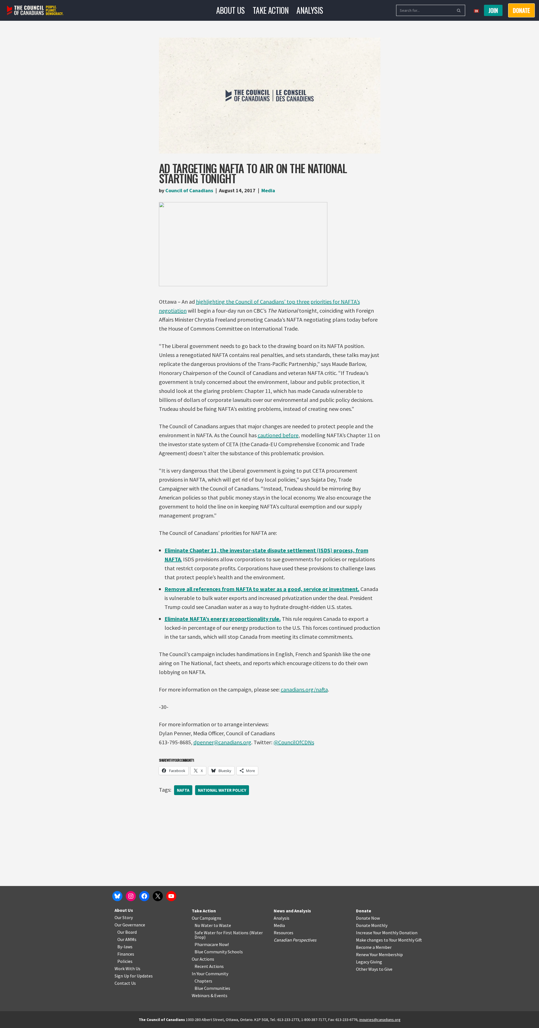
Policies (125, 961)
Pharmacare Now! (212, 944)
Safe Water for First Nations (221, 932)
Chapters (203, 981)
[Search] (459, 10)
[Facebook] (144, 896)
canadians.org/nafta (304, 689)
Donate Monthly (371, 925)
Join (493, 10)
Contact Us (125, 983)
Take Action (271, 10)
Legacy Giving (369, 962)
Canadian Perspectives (295, 940)
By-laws (125, 946)
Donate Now (368, 918)
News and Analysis (292, 910)
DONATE (521, 10)
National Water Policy (222, 790)
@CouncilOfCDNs (293, 742)
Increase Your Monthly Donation (386, 932)
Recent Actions (209, 966)
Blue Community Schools (219, 951)
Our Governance (130, 925)
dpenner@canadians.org (222, 742)
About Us (230, 10)
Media (268, 190)
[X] (158, 896)
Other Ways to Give (374, 969)
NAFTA (183, 790)
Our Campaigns (206, 918)
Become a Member (374, 947)
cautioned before (278, 435)
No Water (204, 925)
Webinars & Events (209, 995)
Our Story (124, 917)
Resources (283, 932)
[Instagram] (131, 896)
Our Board (127, 932)
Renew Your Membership (379, 954)
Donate (363, 910)
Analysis (309, 10)
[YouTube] (171, 896)
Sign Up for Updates (134, 976)
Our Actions (203, 959)
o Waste (223, 925)
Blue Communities (212, 988)
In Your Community (210, 973)
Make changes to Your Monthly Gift (389, 940)
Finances (125, 954)
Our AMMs (126, 939)
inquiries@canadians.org (380, 1019)
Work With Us (127, 968)
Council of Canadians (189, 190)
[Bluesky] (117, 896)
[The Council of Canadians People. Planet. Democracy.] (35, 10)
